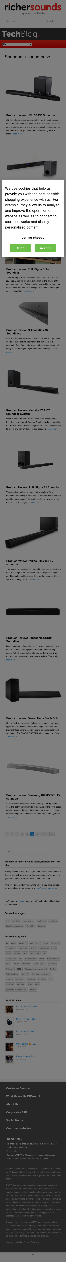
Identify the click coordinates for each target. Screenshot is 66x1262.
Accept (45, 248)
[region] (33, 218)
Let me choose (33, 237)
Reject (21, 248)
